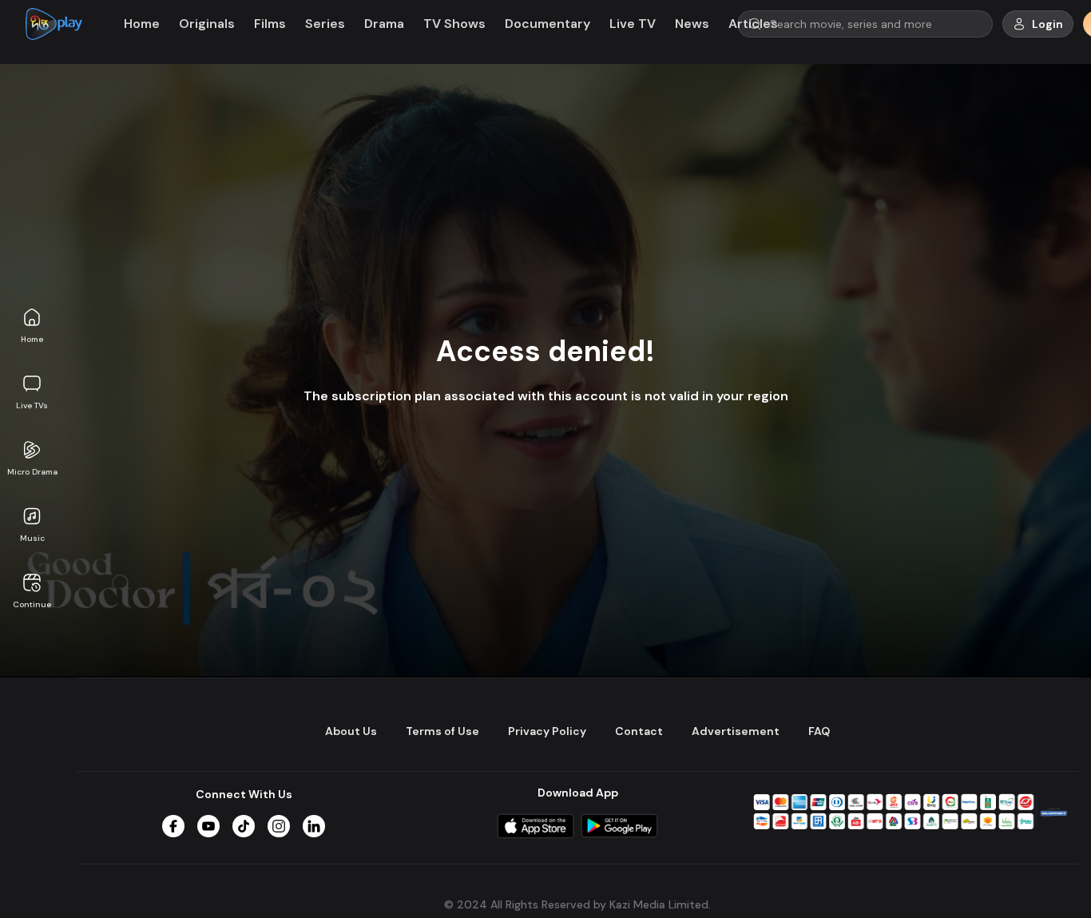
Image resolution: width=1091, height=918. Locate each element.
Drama (384, 23)
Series (325, 23)
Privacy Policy (547, 731)
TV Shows (454, 23)
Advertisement (736, 731)
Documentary (547, 23)
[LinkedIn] (314, 826)
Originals (207, 23)
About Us (351, 731)
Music (32, 538)
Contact (639, 731)
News (692, 23)
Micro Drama (32, 472)
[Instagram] (279, 826)
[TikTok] (243, 826)
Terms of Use (442, 731)
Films (270, 23)
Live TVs (32, 405)
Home (32, 339)
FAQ (819, 731)
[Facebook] (173, 826)
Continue (32, 604)
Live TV (632, 23)
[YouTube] (208, 826)
